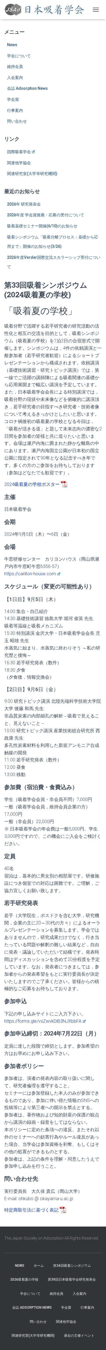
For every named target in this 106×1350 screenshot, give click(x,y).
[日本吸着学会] (47, 10)
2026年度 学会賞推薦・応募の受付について (45, 215)
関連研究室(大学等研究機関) (32, 173)
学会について (19, 56)
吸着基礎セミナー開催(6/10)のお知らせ (42, 226)
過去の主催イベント (79, 1336)
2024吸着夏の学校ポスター (32, 484)
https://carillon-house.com (30, 573)
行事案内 (15, 110)
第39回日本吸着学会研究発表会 (72, 1279)
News (12, 44)
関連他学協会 (19, 163)
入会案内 (15, 77)
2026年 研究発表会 (24, 204)
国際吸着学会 (19, 151)
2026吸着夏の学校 (24, 1279)
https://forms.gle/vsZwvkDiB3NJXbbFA (42, 1021)
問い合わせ (17, 121)
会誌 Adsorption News (27, 88)
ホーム (39, 1266)
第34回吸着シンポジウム (72, 1266)
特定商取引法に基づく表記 (31, 1210)
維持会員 (15, 66)
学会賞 (13, 99)
